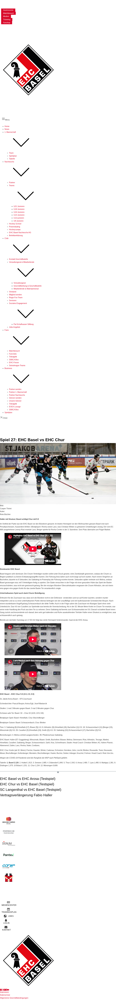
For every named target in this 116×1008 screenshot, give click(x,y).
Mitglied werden (15, 295)
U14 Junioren (19, 215)
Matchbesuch (8, 13)
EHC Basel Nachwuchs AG (20, 232)
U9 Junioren (18, 221)
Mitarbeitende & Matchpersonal (26, 289)
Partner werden (15, 389)
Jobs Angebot (14, 327)
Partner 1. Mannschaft (18, 392)
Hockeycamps (15, 230)
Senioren (12, 300)
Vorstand (12, 292)
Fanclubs (13, 354)
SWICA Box (14, 360)
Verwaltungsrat (20, 283)
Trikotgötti (13, 357)
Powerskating (14, 227)
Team (11, 153)
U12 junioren (19, 218)
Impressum (4, 992)
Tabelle (12, 159)
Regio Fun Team (15, 297)
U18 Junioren (19, 209)
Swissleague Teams (17, 365)
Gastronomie (8, 10)
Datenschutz (5, 995)
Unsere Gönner (15, 401)
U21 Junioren (19, 206)
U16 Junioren (19, 212)
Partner (12, 183)
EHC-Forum (14, 362)
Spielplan (13, 156)
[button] (8, 904)
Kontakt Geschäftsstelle (18, 259)
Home (7, 126)
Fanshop (6, 23)
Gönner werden (15, 398)
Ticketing (6, 19)
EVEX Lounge (15, 407)
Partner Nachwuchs (17, 395)
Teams (11, 185)
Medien (6, 16)
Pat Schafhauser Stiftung (24, 324)
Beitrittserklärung (16, 235)
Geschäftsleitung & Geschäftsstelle (28, 286)
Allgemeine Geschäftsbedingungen (14, 998)
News (7, 129)
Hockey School (15, 224)
